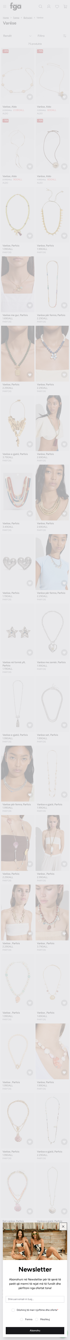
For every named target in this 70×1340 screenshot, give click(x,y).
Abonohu (35, 1330)
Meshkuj (45, 1319)
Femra (28, 1319)
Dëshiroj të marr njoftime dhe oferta (37, 1310)
